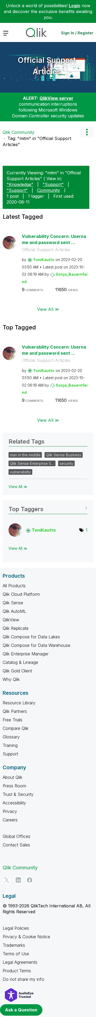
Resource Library (19, 702)
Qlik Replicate (16, 628)
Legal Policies (16, 928)
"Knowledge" (20, 184)
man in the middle (25, 455)
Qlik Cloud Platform (21, 594)
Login (74, 5)
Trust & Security (18, 794)
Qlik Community (18, 132)
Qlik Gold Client (17, 670)
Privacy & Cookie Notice (26, 936)
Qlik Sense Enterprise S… (32, 463)
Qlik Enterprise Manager (26, 653)
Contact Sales (16, 845)
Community (48, 190)
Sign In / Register (77, 33)
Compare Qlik (16, 728)
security (66, 463)
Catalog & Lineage (20, 662)
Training (10, 745)
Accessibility (14, 802)
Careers (10, 819)
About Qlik (12, 777)
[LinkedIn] (18, 880)
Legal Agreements (20, 962)
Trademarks (14, 945)
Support (10, 753)
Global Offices (16, 836)
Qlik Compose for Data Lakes (31, 636)
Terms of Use (16, 953)
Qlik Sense (13, 602)
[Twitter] (7, 880)
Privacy (10, 811)
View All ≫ (48, 309)
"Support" (53, 184)
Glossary (11, 736)
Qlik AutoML (14, 611)
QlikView (11, 619)
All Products (14, 585)
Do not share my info (23, 979)
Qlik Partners (15, 711)
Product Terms (17, 970)
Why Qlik (11, 679)
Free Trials (12, 719)
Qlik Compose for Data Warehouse (36, 645)
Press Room (14, 785)
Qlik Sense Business (63, 455)
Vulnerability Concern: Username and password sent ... (54, 239)
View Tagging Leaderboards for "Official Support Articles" (48, 507)
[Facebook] (30, 880)
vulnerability (20, 472)
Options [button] (86, 132)
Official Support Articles (47, 66)
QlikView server (56, 98)
